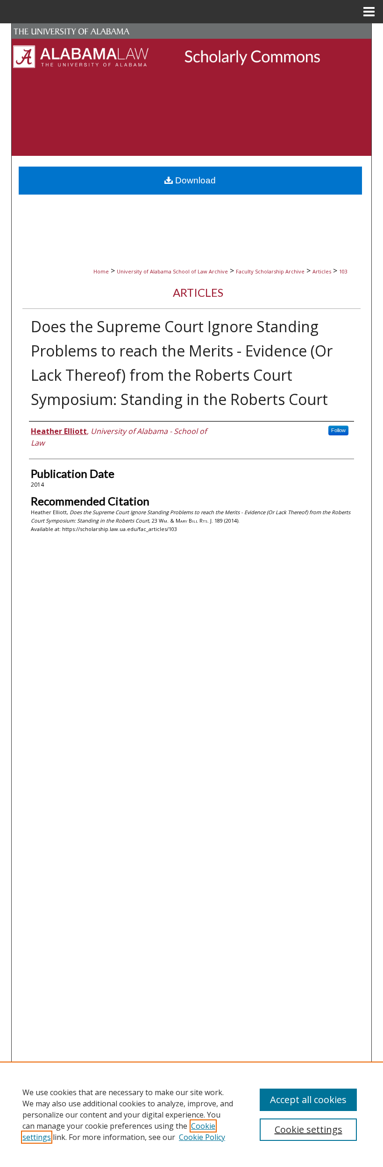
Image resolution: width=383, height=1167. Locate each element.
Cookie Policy (202, 1137)
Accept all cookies (308, 1099)
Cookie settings (308, 1129)
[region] (191, 1114)
